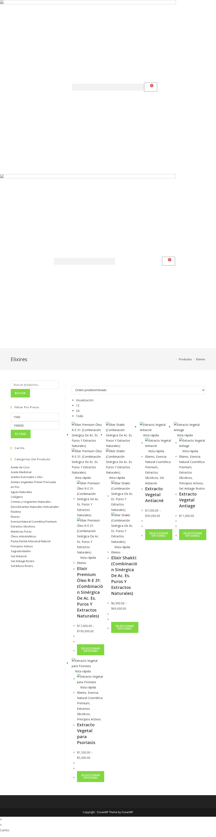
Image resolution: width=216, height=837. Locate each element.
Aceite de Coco (20, 467)
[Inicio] (174, 359)
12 (77, 405)
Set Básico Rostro (22, 566)
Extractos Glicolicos (23, 526)
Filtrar (20, 434)
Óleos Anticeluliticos (23, 536)
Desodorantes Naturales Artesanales (35, 507)
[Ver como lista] (75, 383)
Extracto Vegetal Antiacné (154, 494)
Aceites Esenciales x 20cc (27, 477)
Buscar (20, 393)
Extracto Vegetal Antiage (188, 500)
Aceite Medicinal (21, 472)
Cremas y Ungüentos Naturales (31, 502)
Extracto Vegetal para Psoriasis (86, 733)
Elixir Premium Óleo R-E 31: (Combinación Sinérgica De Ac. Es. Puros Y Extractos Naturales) (90, 592)
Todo (79, 416)
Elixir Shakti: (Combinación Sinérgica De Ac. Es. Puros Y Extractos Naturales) (124, 575)
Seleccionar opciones (90, 650)
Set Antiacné (19, 556)
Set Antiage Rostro (192, 488)
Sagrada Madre (21, 551)
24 (77, 411)
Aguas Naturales (21, 492)
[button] (108, 87)
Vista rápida (82, 478)
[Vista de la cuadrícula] (73, 383)
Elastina (16, 511)
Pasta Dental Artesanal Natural (30, 541)
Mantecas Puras (21, 531)
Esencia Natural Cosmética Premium (158, 462)
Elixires (81, 563)
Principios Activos (191, 483)
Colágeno (17, 497)
